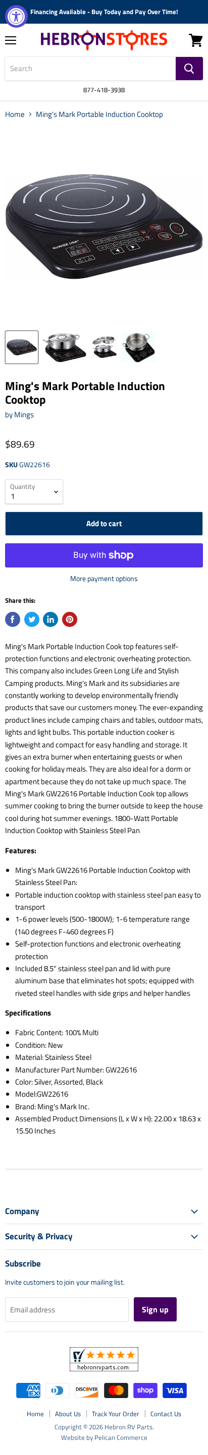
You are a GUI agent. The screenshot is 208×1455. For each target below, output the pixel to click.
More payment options (104, 579)
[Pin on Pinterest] (69, 619)
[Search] (189, 68)
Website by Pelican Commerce (104, 1437)
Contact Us (165, 1414)
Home (15, 114)
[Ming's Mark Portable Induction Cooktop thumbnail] (22, 347)
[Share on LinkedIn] (50, 619)
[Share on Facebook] (12, 619)
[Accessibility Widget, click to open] (16, 16)
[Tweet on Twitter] (31, 619)
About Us (68, 1414)
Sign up (155, 1309)
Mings (24, 414)
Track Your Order (115, 1414)
